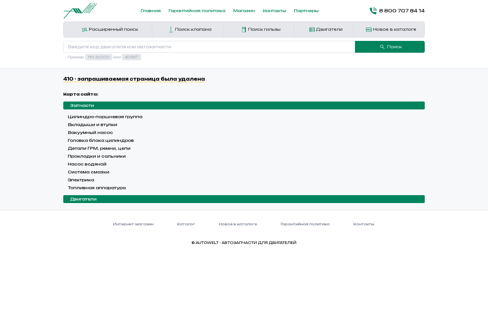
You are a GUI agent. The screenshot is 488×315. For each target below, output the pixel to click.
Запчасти (82, 105)
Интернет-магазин (133, 224)
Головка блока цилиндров (101, 140)
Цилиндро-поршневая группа (105, 116)
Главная (151, 10)
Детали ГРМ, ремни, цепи (99, 148)
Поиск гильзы (263, 29)
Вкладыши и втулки (92, 124)
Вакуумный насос (90, 132)
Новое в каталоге (394, 29)
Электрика (81, 179)
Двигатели (329, 29)
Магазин (244, 10)
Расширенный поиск (113, 29)
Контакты (274, 10)
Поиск (394, 46)
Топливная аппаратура (97, 187)
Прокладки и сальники (97, 156)
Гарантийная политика (197, 10)
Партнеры (306, 10)
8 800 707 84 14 (402, 11)
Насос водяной (87, 164)
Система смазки (88, 171)
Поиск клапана (193, 29)
